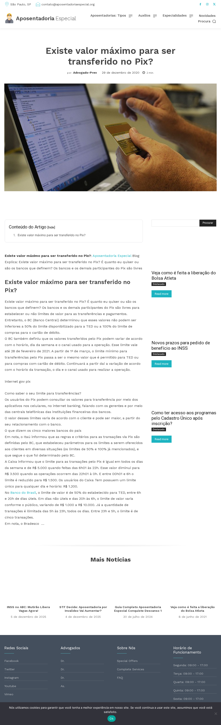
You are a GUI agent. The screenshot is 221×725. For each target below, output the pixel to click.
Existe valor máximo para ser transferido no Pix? (51, 235)
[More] (160, 205)
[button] (207, 21)
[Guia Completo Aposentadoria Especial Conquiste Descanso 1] (138, 584)
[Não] (215, 713)
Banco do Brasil (23, 493)
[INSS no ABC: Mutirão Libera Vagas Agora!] (28, 584)
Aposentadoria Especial (112, 256)
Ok (112, 718)
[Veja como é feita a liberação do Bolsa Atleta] (184, 251)
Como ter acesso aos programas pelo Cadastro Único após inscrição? (184, 418)
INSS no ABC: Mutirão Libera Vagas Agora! (28, 608)
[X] (214, 4)
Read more (161, 293)
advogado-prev (85, 72)
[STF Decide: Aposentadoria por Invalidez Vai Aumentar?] (83, 584)
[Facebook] (200, 4)
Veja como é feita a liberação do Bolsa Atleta (192, 608)
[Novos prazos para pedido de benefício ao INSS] (184, 321)
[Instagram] (207, 4)
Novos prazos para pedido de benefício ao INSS (181, 345)
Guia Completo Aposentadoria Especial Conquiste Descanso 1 (138, 608)
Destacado (159, 284)
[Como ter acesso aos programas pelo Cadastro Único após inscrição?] (184, 391)
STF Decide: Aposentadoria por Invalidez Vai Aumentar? (83, 608)
